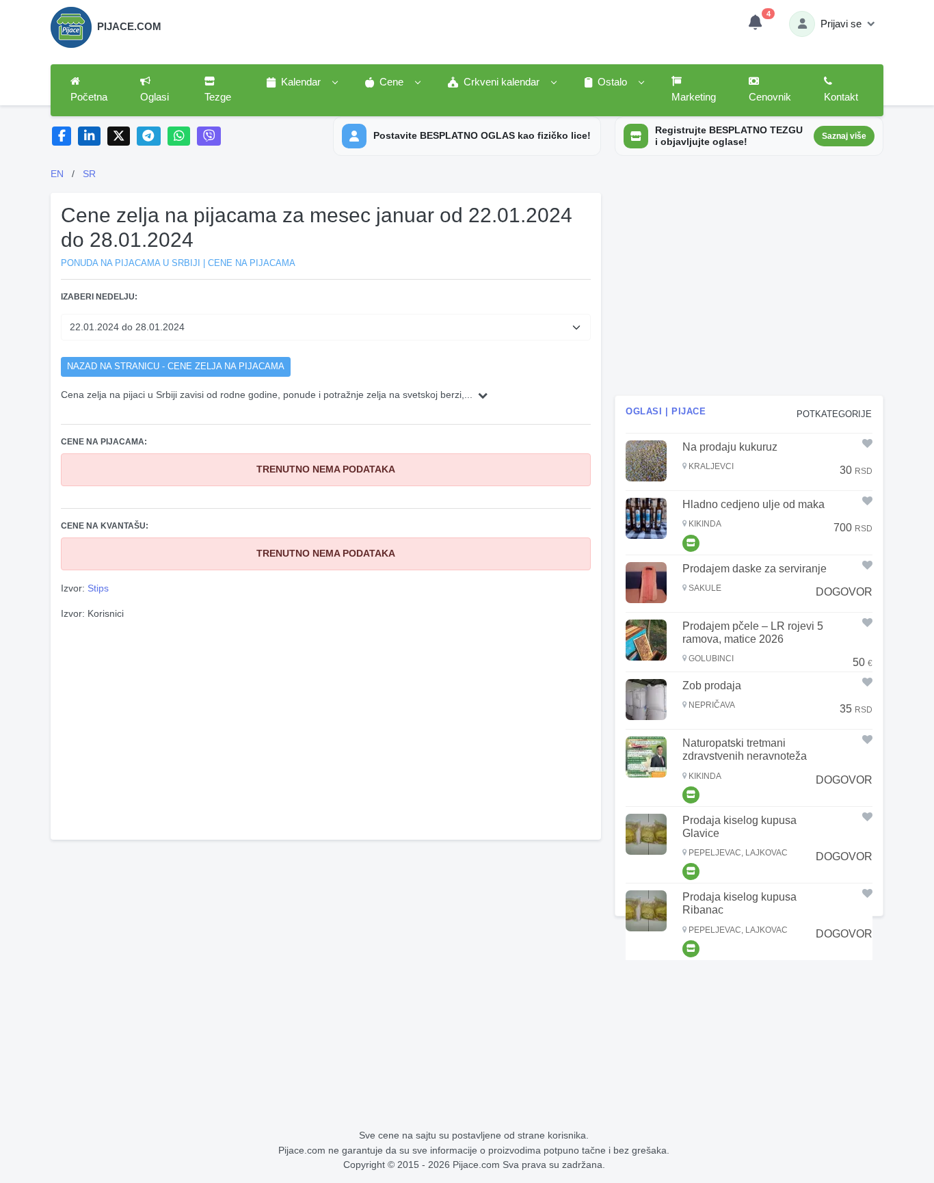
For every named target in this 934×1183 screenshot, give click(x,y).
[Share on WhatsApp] (179, 136)
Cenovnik (770, 97)
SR (89, 173)
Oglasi (154, 97)
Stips (98, 588)
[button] (301, 82)
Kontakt (841, 97)
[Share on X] (118, 136)
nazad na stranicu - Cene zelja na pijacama (175, 366)
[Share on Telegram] (149, 136)
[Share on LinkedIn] (89, 136)
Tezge (217, 97)
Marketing (693, 97)
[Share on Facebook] (62, 136)
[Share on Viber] (209, 136)
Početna (88, 97)
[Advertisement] (326, 728)
